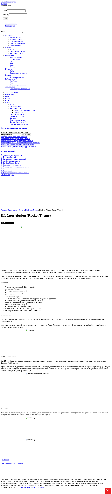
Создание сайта (15, 106)
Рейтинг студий (11, 79)
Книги (12, 63)
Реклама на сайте (16, 45)
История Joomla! (16, 39)
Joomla (12, 49)
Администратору (16, 57)
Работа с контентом (17, 116)
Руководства (10, 55)
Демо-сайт (5, 460)
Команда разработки (17, 43)
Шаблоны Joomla (16, 108)
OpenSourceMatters (16, 41)
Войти (3, 2)
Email (5, 10)
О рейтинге (14, 81)
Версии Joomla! (15, 37)
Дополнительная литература (11, 155)
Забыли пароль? (11, 24)
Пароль (5, 14)
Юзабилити (18, 112)
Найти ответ (26, 134)
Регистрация (11, 2)
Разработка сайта (37, 487)
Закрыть (4, 4)
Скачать (8, 47)
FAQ (11, 61)
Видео (12, 65)
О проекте (9, 35)
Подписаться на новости (19, 73)
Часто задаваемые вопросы (14, 128)
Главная (4, 210)
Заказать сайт (10, 87)
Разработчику (15, 59)
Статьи (12, 67)
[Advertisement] (18, 192)
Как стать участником (18, 85)
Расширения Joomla (17, 114)
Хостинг (8, 75)
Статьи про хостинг (17, 77)
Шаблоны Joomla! (16, 53)
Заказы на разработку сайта (20, 89)
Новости (8, 69)
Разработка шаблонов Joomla (24, 110)
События (13, 71)
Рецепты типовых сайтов (19, 124)
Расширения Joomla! (17, 51)
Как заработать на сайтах (19, 122)
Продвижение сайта (17, 120)
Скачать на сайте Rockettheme (12, 463)
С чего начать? (8, 151)
